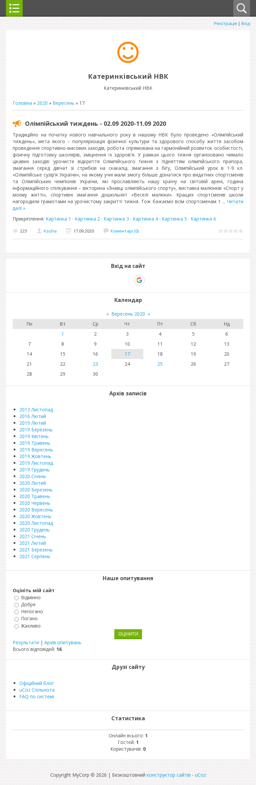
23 (95, 364)
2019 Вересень (36, 449)
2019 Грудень (34, 469)
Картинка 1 (58, 219)
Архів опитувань (62, 642)
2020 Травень (34, 496)
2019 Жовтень (35, 456)
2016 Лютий (32, 416)
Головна (22, 103)
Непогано (32, 611)
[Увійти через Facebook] (128, 280)
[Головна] (128, 61)
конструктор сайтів (169, 775)
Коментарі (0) (125, 231)
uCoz (200, 775)
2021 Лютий (32, 543)
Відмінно (31, 597)
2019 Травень (34, 443)
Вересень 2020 (128, 314)
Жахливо (31, 626)
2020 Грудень (34, 529)
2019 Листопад (36, 463)
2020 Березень (36, 489)
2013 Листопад (36, 409)
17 (127, 354)
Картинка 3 (116, 219)
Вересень (63, 103)
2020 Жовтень (35, 516)
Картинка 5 (174, 219)
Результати (26, 642)
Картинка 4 (145, 219)
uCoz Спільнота (37, 690)
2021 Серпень (34, 556)
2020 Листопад (36, 523)
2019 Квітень (34, 436)
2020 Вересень (36, 509)
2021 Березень (36, 549)
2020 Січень (32, 476)
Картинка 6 (203, 219)
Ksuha (50, 231)
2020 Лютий (32, 483)
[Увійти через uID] (116, 280)
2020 (42, 103)
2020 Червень (34, 503)
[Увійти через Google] (139, 280)
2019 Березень (36, 429)
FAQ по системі (36, 696)
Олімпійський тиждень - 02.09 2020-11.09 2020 (95, 123)
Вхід (245, 23)
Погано (29, 619)
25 (160, 364)
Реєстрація (225, 23)
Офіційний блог (36, 683)
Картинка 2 (87, 219)
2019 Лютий (32, 423)
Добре (28, 604)
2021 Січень (32, 536)
